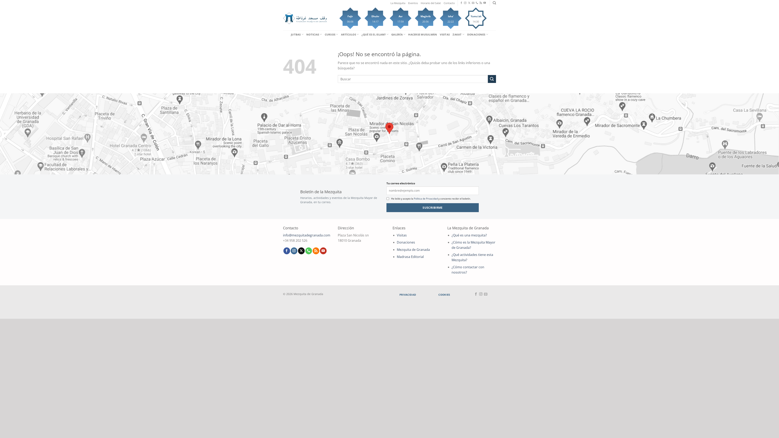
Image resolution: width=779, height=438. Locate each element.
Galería (397, 34)
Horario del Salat (431, 3)
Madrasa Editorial (410, 256)
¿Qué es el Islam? (374, 34)
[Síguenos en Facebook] (461, 3)
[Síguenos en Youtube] (484, 3)
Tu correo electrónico (400, 183)
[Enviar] (492, 79)
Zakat (457, 34)
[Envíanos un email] (473, 3)
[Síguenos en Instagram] (465, 3)
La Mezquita (398, 3)
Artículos (348, 34)
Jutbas (296, 34)
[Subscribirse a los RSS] (481, 3)
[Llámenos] (477, 3)
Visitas (445, 34)
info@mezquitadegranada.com (306, 235)
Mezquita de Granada (413, 249)
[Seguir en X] (469, 3)
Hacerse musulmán (422, 34)
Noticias (312, 34)
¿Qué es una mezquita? (469, 235)
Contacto (449, 3)
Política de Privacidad (426, 198)
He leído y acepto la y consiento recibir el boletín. (431, 198)
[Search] (494, 3)
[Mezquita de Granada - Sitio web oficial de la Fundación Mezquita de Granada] (305, 18)
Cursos (330, 34)
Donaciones (476, 34)
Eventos (413, 3)
